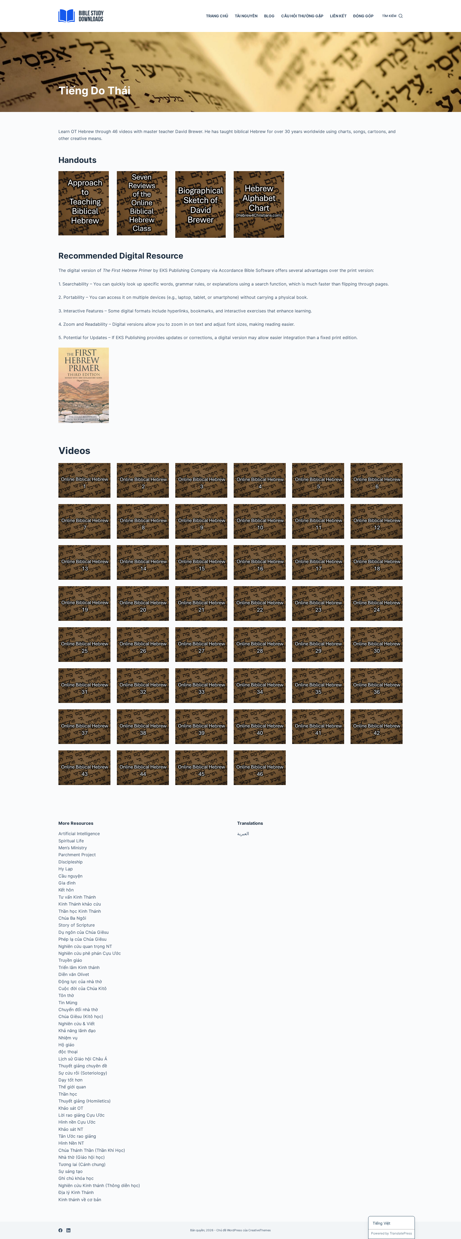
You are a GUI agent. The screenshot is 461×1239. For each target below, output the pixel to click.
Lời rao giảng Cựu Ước (81, 1115)
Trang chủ (217, 16)
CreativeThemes (259, 1230)
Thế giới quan (72, 1086)
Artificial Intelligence (79, 833)
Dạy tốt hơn (70, 1080)
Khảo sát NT (70, 1129)
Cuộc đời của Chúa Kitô (82, 988)
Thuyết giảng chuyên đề (82, 1065)
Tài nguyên (246, 16)
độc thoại (68, 1051)
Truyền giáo (70, 960)
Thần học (67, 1094)
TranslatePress (401, 1233)
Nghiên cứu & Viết (76, 1023)
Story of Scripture (76, 925)
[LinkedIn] (68, 1230)
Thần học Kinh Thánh (79, 911)
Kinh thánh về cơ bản (79, 1199)
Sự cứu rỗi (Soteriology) (82, 1073)
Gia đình (66, 883)
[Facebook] (60, 1230)
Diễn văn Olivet (73, 974)
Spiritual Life (71, 840)
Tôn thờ (66, 995)
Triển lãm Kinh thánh (79, 967)
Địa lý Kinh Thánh (76, 1192)
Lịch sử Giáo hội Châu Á (82, 1058)
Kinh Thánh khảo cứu (79, 904)
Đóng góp (363, 16)
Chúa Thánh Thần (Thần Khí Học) (91, 1150)
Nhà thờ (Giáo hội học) (81, 1157)
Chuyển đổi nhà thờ (78, 1009)
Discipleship (70, 861)
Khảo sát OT (70, 1108)
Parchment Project (77, 854)
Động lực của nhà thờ (80, 981)
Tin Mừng (67, 1002)
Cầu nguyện (70, 876)
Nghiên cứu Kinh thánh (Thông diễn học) (99, 1185)
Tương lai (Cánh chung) (82, 1164)
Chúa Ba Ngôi (72, 918)
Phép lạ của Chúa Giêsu (82, 939)
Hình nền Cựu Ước (77, 1122)
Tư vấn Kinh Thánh (77, 897)
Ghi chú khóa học (76, 1178)
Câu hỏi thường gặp (302, 16)
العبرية (243, 833)
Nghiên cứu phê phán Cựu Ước (89, 953)
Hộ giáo (66, 1044)
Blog (269, 16)
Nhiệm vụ (67, 1037)
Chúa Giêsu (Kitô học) (80, 1016)
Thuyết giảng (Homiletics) (84, 1101)
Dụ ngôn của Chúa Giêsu (83, 932)
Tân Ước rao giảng (77, 1136)
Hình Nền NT (71, 1143)
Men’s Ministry (72, 847)
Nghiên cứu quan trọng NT (85, 946)
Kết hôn (66, 889)
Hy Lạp (65, 868)
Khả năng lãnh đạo (77, 1030)
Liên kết (338, 16)
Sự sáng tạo (70, 1171)
